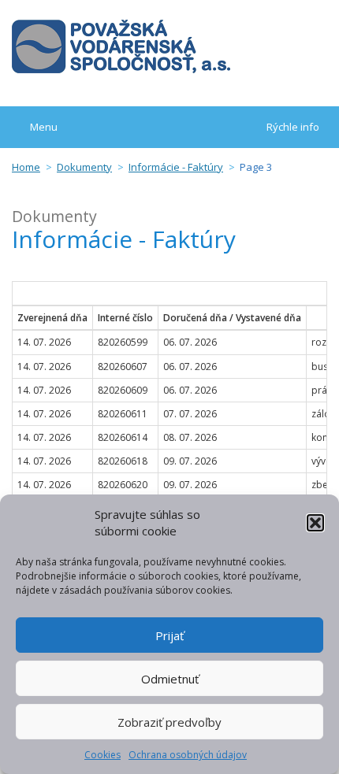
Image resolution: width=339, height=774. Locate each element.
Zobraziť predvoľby (169, 722)
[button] (315, 523)
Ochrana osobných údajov (188, 754)
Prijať (169, 635)
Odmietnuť (170, 679)
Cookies (102, 754)
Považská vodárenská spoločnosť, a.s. (121, 46)
